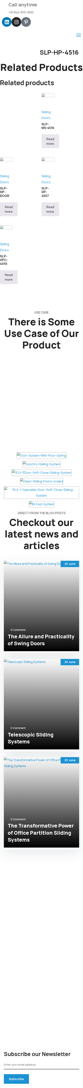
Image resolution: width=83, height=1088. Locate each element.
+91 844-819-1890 (21, 12)
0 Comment (18, 630)
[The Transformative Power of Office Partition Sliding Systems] (41, 802)
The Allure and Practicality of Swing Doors (41, 640)
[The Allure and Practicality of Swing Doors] (41, 606)
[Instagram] (16, 22)
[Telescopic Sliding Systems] (41, 704)
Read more (50, 141)
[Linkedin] (7, 22)
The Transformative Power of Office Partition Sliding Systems (41, 832)
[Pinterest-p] (26, 22)
